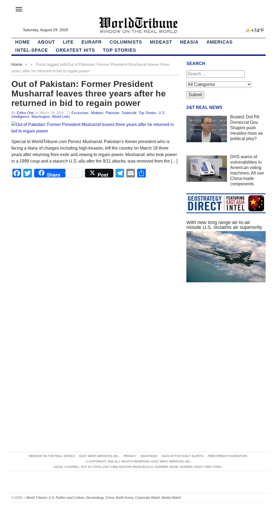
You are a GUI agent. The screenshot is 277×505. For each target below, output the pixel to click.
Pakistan (112, 113)
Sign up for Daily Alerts (182, 456)
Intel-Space (31, 50)
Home (16, 64)
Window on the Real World (52, 456)
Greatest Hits (75, 50)
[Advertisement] (226, 334)
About (46, 42)
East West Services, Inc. (99, 456)
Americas (219, 42)
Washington (40, 117)
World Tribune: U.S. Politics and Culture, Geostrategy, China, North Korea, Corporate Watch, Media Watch (102, 498)
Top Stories (119, 50)
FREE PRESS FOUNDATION (227, 456)
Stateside (128, 113)
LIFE (68, 42)
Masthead (149, 456)
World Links (61, 117)
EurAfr (91, 42)
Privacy (130, 456)
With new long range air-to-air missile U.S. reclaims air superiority (224, 225)
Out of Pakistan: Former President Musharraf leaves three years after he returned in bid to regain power (88, 93)
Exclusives (80, 113)
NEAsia (189, 42)
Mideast (161, 42)
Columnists (126, 42)
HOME (22, 42)
